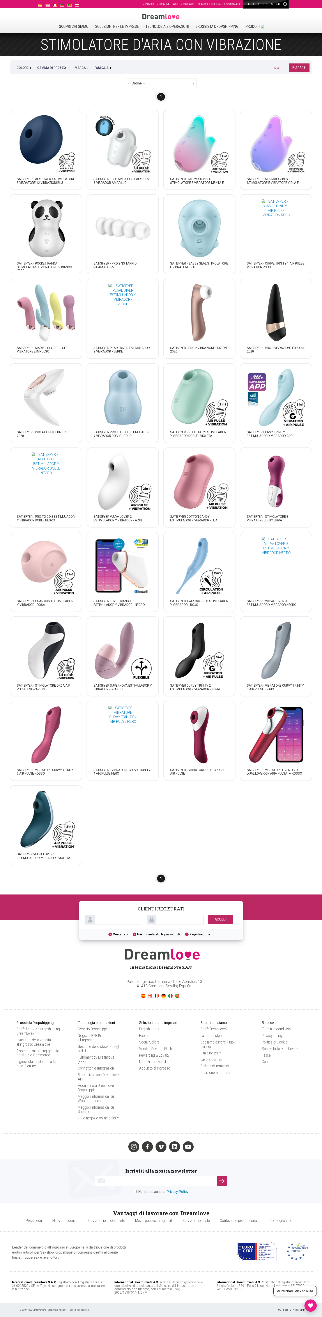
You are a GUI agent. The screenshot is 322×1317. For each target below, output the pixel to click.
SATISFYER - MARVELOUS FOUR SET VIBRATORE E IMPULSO (42, 349)
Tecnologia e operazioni (167, 26)
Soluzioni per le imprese (117, 26)
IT (170, 996)
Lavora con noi (211, 1059)
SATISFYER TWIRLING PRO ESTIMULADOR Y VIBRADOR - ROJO (199, 603)
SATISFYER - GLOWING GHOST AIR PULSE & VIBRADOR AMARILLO (122, 180)
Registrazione (199, 934)
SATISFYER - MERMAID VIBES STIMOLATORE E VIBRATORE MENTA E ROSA (197, 182)
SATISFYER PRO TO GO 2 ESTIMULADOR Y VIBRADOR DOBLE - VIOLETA (198, 434)
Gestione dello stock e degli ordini (99, 1048)
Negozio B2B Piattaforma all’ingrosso (96, 1037)
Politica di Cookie (274, 1042)
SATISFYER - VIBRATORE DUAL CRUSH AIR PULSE (197, 771)
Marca (80, 68)
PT (177, 996)
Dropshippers (149, 1029)
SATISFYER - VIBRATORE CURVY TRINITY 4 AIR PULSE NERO (122, 771)
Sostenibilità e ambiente (280, 1048)
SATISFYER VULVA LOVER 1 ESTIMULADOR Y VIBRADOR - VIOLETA (43, 856)
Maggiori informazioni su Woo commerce (96, 1098)
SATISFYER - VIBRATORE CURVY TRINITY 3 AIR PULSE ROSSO (45, 771)
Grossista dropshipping (216, 26)
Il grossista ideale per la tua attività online (36, 1063)
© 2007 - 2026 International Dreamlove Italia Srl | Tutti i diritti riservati (54, 1310)
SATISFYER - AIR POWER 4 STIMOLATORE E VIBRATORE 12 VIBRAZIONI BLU (46, 180)
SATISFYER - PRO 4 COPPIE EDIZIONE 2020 (42, 434)
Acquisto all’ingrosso (154, 1068)
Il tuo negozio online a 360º (98, 1118)
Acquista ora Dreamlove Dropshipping (96, 1087)
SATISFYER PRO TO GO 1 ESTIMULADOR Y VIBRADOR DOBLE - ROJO (122, 434)
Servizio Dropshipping (94, 1029)
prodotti (254, 26)
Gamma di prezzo (51, 68)
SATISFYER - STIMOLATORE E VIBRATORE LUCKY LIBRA (267, 518)
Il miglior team (210, 1053)
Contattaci (120, 934)
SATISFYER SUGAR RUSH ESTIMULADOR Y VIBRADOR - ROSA (45, 603)
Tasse (266, 1055)
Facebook (147, 1146)
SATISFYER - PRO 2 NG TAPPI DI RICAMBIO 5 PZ (115, 265)
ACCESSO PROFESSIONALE (265, 4)
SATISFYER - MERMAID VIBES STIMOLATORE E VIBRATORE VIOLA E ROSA (273, 182)
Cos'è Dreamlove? (214, 1029)
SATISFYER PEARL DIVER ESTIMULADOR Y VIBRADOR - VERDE (122, 349)
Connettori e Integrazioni (96, 1068)
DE (163, 996)
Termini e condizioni (276, 1029)
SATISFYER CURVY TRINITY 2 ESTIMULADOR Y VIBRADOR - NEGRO (195, 687)
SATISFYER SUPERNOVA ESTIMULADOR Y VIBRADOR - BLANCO (123, 687)
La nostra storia (211, 1035)
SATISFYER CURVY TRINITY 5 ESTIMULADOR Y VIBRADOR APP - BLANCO (270, 435)
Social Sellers (149, 1042)
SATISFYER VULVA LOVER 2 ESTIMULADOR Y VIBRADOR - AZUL (118, 518)
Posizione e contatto (215, 1072)
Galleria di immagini (214, 1066)
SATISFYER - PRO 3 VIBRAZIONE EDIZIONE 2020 (276, 349)
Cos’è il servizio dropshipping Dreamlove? (38, 1031)
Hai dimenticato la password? (158, 934)
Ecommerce (148, 1035)
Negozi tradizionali (152, 1061)
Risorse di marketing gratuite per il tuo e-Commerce (37, 1053)
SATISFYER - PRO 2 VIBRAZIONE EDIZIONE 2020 (199, 349)
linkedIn (174, 1146)
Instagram (133, 1146)
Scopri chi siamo (73, 26)
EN (150, 996)
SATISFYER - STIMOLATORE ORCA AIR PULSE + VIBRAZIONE (43, 687)
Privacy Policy (272, 1035)
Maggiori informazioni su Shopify (96, 1109)
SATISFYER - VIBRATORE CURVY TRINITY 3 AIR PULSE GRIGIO (275, 687)
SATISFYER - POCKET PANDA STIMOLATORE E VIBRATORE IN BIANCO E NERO (45, 267)
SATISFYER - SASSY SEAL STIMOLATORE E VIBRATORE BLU (199, 265)
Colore (22, 68)
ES (143, 996)
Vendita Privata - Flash (155, 1048)
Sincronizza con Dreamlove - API (99, 1076)
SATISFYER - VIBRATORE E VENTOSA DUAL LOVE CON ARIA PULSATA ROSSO (274, 771)
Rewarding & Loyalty (154, 1055)
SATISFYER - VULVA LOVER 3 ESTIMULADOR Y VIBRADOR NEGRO (271, 603)
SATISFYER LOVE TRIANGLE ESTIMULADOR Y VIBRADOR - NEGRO (119, 603)
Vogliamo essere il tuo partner (217, 1044)
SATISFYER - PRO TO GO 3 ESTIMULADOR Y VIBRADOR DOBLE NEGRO (46, 518)
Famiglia (101, 68)
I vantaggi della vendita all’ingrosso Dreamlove (33, 1042)
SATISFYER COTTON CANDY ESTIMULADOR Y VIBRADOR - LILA (194, 518)
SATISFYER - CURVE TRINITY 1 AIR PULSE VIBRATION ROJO (275, 265)
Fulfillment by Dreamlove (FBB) (96, 1059)
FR (157, 996)
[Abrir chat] (310, 1305)
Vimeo (161, 1146)
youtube (188, 1146)
